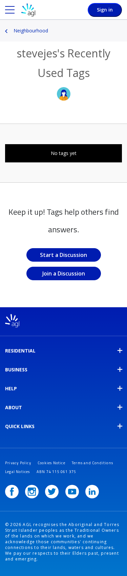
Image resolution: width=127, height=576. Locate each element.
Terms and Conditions (92, 463)
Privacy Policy (18, 463)
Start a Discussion (63, 255)
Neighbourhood (31, 30)
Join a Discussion (63, 273)
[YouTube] (72, 491)
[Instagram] (32, 491)
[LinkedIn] (92, 491)
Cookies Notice (51, 463)
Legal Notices (17, 471)
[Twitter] (52, 491)
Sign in (105, 9)
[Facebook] (12, 491)
